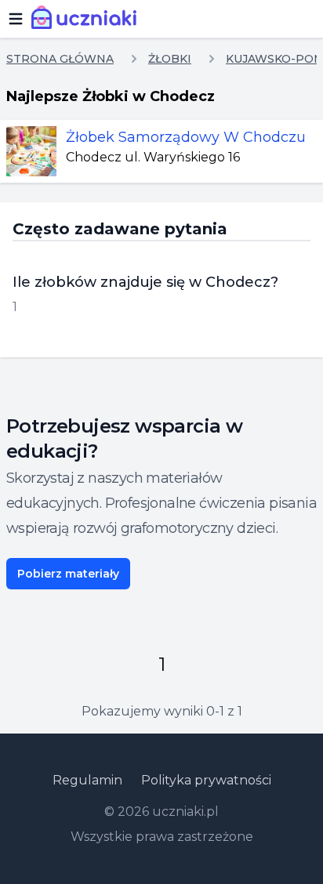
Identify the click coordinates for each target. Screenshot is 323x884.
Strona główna (60, 59)
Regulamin (87, 780)
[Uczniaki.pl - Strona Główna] (87, 19)
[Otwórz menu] (15, 18)
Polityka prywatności (206, 780)
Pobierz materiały (68, 574)
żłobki (169, 59)
